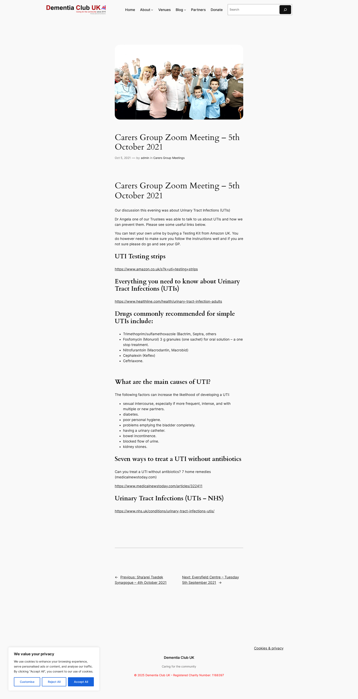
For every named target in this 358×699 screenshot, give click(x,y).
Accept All (81, 681)
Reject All (54, 681)
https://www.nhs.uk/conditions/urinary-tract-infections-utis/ (164, 511)
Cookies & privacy (268, 648)
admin (145, 158)
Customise (27, 681)
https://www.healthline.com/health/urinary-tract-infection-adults (168, 301)
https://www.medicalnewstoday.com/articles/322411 (158, 486)
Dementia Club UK (179, 657)
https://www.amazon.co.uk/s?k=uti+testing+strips (156, 269)
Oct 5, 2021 (123, 158)
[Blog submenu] (185, 10)
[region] (53, 669)
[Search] (285, 9)
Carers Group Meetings (169, 158)
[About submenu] (152, 10)
